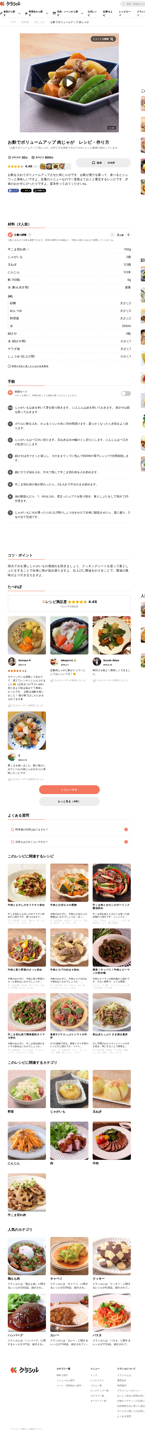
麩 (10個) (14, 280)
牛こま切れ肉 (17, 249)
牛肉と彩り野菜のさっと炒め (25, 969)
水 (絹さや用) (17, 341)
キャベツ (56, 1278)
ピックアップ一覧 (99, 1390)
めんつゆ (16, 310)
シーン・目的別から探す (69, 1385)
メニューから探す (66, 1380)
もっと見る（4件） (69, 801)
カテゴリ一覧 (97, 1395)
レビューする (69, 789)
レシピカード (125, 13)
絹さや (12, 333)
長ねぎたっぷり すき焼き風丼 (110, 1034)
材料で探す (62, 1375)
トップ (93, 1375)
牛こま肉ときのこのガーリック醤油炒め (111, 906)
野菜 (11, 1111)
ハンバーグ (15, 1335)
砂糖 (13, 303)
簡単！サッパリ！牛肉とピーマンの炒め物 (111, 971)
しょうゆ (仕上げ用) (21, 356)
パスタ (97, 1335)
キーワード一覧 (98, 1400)
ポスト (27, 190)
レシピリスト (97, 1380)
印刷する (41, 190)
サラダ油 (14, 349)
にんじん (14, 272)
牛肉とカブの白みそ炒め (64, 969)
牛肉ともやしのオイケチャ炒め (26, 904)
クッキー (99, 1278)
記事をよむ (108, 13)
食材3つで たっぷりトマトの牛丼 (68, 1036)
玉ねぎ (12, 264)
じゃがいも (15, 257)
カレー (54, 1335)
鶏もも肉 (14, 1278)
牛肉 (96, 1163)
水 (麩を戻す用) (18, 287)
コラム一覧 (96, 1385)
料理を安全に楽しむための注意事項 (30, 366)
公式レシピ (92, 13)
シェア (15, 190)
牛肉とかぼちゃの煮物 (63, 904)
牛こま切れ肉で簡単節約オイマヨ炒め (26, 1036)
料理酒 (14, 318)
